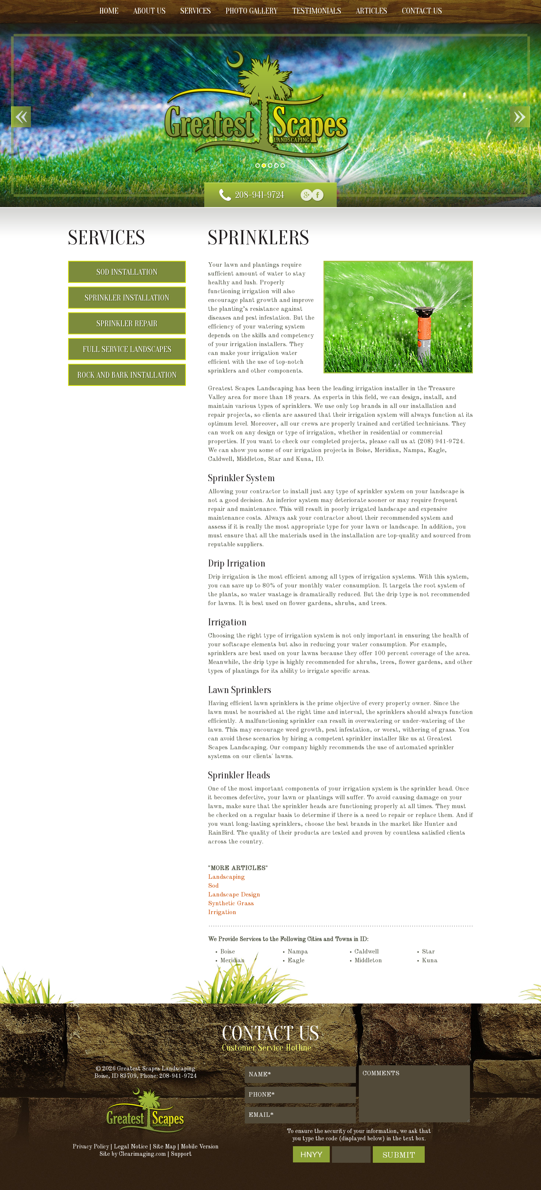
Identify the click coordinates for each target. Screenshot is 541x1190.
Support (181, 1154)
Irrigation (222, 912)
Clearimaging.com (142, 1154)
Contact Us (422, 11)
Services (195, 11)
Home (109, 11)
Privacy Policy (91, 1147)
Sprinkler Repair (127, 323)
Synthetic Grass (231, 904)
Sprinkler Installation (127, 298)
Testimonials (316, 11)
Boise (227, 952)
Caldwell (366, 952)
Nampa (297, 952)
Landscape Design (234, 895)
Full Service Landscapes (127, 349)
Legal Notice (131, 1147)
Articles (371, 11)
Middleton (368, 961)
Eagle (295, 961)
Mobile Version (200, 1147)
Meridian (232, 961)
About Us (149, 11)
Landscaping (226, 877)
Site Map (164, 1147)
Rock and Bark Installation (127, 375)
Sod (213, 886)
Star (428, 952)
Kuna (430, 961)
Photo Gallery (251, 11)
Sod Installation (127, 272)
